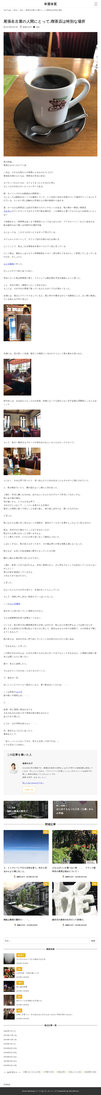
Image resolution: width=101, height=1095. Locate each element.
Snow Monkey (28, 1091)
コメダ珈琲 (9, 264)
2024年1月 (8, 1031)
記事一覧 (29, 789)
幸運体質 (50, 4)
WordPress (74, 1091)
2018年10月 (9, 1039)
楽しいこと (75, 1072)
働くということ (32, 1072)
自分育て (91, 1072)
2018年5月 (8, 1052)
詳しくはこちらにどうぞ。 (33, 783)
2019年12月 (9, 1035)
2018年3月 (8, 1061)
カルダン (8, 211)
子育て (49, 1072)
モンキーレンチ (50, 1091)
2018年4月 (8, 1057)
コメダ (19, 691)
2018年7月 (8, 1044)
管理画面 (7, 1084)
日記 (38, 27)
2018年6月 (8, 1048)
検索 (93, 940)
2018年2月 (8, 1065)
